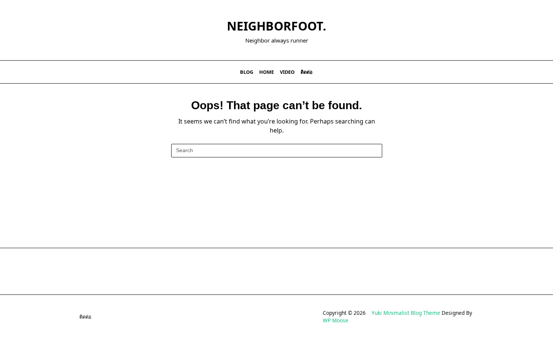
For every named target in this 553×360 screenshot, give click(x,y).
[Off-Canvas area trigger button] (74, 72)
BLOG (246, 72)
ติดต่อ (307, 72)
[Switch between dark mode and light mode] (469, 72)
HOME (266, 72)
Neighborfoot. (276, 26)
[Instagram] (455, 72)
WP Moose (335, 320)
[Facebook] (436, 72)
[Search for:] (276, 150)
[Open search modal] (480, 72)
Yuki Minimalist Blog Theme (406, 312)
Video (287, 72)
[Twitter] (446, 72)
